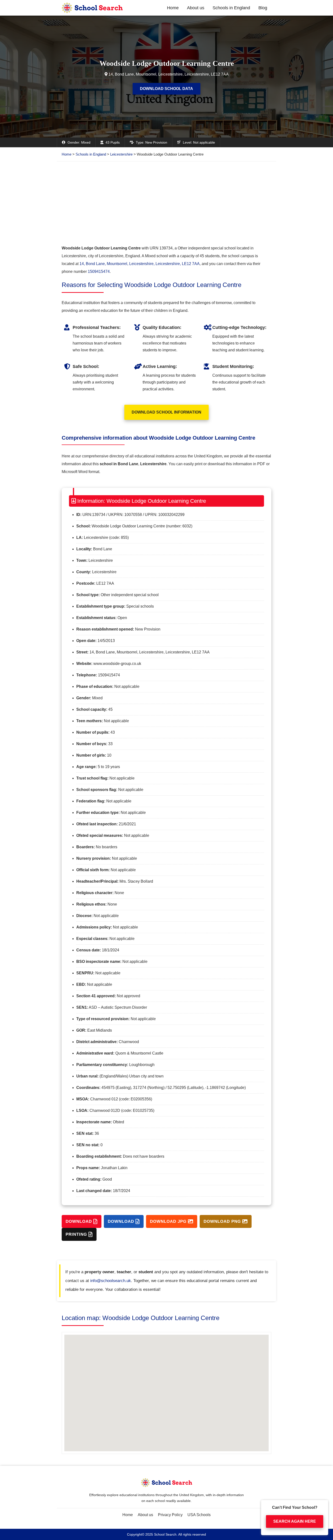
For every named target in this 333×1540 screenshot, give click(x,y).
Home (173, 7)
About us (195, 7)
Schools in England (231, 7)
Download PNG (223, 1221)
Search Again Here (294, 1516)
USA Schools (199, 1515)
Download (79, 1221)
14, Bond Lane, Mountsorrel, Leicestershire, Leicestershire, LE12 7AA (139, 264)
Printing (77, 1234)
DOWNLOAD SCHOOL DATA (166, 89)
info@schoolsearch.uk (110, 1280)
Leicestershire (121, 154)
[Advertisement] (166, 203)
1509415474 (99, 271)
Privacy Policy (170, 1515)
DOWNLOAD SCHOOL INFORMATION (166, 412)
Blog (262, 7)
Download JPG (169, 1221)
